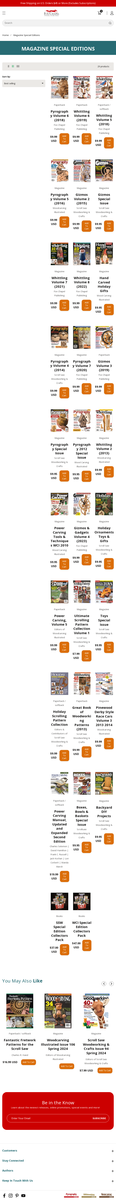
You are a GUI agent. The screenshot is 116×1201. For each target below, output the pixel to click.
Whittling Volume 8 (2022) (82, 282)
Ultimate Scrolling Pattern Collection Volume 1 (81, 624)
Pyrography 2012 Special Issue (82, 450)
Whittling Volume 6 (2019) (82, 115)
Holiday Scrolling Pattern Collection (59, 718)
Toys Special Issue (104, 620)
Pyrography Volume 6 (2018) (59, 115)
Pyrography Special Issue (59, 448)
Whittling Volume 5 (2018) (104, 119)
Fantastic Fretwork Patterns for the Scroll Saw (20, 1044)
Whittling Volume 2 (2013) (104, 448)
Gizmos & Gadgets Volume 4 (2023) (82, 534)
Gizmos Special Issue (104, 198)
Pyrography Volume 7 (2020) (81, 365)
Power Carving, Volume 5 (59, 620)
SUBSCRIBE (99, 1118)
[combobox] (58, 23)
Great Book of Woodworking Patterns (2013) (81, 718)
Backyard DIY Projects (104, 811)
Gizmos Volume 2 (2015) (82, 198)
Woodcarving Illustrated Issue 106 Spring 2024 (58, 1044)
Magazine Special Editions (26, 35)
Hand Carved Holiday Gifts (104, 284)
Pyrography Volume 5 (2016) (59, 198)
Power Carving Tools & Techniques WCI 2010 (59, 536)
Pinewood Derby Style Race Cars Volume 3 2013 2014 (104, 716)
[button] (104, 983)
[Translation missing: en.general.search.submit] (110, 23)
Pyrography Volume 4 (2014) (59, 365)
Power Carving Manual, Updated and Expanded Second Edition (59, 826)
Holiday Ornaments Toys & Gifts (104, 534)
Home (5, 35)
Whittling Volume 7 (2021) (60, 282)
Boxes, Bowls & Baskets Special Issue (81, 816)
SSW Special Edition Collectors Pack (59, 931)
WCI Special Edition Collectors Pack (81, 929)
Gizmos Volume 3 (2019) (104, 365)
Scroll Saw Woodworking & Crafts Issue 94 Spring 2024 (96, 1046)
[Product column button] (8, 66)
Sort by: (6, 76)
